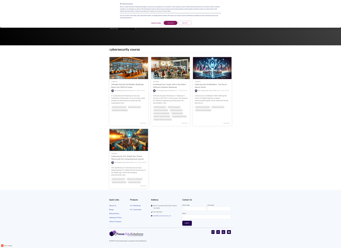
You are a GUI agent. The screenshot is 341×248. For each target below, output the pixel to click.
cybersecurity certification (134, 179)
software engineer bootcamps (162, 119)
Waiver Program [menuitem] (115, 221)
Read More (143, 123)
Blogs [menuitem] (111, 210)
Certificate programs (160, 107)
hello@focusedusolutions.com (162, 216)
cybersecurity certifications (119, 110)
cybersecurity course (134, 107)
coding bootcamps (177, 113)
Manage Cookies (156, 23)
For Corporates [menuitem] (135, 210)
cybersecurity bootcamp (119, 107)
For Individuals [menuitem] (135, 206)
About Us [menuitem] (112, 206)
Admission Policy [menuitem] (115, 218)
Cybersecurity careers (118, 179)
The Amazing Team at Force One (123, 90)
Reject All (184, 23)
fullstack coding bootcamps (162, 116)
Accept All (170, 23)
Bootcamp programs (174, 107)
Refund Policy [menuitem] (114, 214)
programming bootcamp (179, 116)
